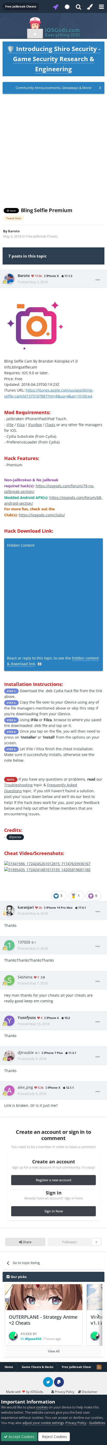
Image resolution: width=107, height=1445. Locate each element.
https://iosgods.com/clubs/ (42, 514)
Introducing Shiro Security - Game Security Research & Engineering (54, 58)
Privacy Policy (64, 1392)
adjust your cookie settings (43, 1422)
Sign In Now (53, 1211)
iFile (10, 424)
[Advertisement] (53, 150)
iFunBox (35, 424)
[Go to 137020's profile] (9, 945)
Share (26, 1242)
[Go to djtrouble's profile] (9, 1056)
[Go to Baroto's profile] (9, 279)
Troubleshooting (18, 784)
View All (53, 1351)
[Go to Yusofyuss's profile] (9, 1021)
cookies (42, 1407)
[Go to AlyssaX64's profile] (13, 1336)
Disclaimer (89, 1392)
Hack (12, 210)
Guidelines (97, 1422)
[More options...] (97, 280)
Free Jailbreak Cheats (42, 236)
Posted (33, 282)
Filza (21, 424)
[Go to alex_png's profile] (9, 1090)
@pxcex (15, 837)
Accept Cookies (21, 1436)
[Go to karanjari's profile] (9, 910)
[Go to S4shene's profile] (9, 980)
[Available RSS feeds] (99, 1367)
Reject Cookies (54, 1436)
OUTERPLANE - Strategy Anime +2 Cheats (43, 1320)
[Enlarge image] (36, 322)
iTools (50, 424)
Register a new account (53, 1180)
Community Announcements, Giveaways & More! (53, 87)
